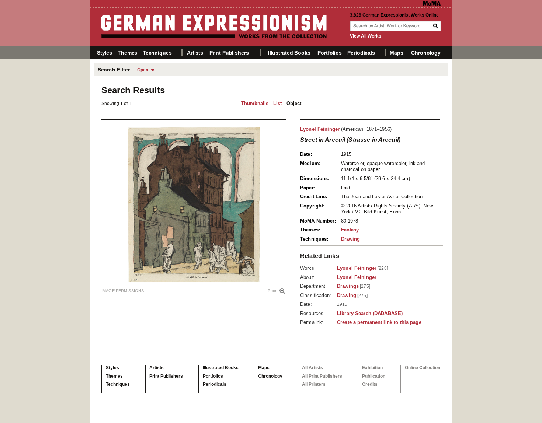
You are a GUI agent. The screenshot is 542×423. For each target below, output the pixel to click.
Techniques (157, 53)
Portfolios (329, 53)
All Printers (314, 384)
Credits (370, 384)
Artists (195, 53)
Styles (104, 53)
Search (436, 26)
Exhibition (372, 367)
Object (293, 103)
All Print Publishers (322, 376)
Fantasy (350, 230)
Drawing (350, 239)
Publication (373, 376)
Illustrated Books (289, 53)
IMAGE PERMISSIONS (122, 291)
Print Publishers (229, 53)
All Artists (312, 367)
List (277, 103)
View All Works (365, 36)
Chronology (426, 53)
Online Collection (422, 367)
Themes (127, 53)
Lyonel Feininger (320, 129)
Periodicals (361, 53)
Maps (396, 53)
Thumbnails (254, 103)
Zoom (273, 291)
